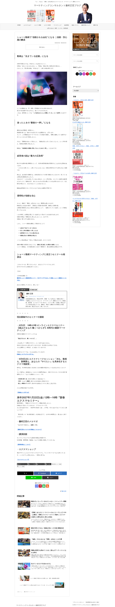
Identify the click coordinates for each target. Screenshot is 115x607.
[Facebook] (21, 300)
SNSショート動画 (57, 464)
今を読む (49, 464)
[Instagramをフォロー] (36, 486)
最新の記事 (34, 289)
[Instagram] (23, 300)
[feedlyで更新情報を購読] (43, 486)
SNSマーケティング (23, 464)
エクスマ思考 (32, 464)
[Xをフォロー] (77, 73)
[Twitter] (19, 300)
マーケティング (41, 464)
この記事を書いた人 (23, 289)
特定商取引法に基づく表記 (92, 602)
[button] (50, 477)
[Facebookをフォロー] (80, 73)
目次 (40, 47)
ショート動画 (21, 466)
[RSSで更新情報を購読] (47, 486)
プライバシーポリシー (78, 602)
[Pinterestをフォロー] (40, 486)
